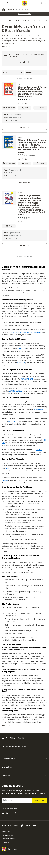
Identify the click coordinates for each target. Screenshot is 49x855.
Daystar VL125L (27, 379)
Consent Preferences (8, 838)
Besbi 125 (22, 348)
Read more (6, 46)
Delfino (8, 468)
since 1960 (24, 14)
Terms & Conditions (8, 835)
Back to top (6, 725)
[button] (32, 100)
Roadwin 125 (39, 409)
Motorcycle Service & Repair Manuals (22, 21)
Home (4, 21)
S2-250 (39, 450)
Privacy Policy (6, 832)
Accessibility (6, 842)
